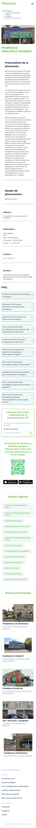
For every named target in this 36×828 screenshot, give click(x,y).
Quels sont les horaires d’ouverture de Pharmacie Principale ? (13, 306)
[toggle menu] (32, 3)
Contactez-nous (8, 779)
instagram (5, 811)
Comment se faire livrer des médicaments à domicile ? (14, 341)
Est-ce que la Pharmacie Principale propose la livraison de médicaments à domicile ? (16, 329)
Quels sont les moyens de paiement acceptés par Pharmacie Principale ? (13, 352)
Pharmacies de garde (10, 794)
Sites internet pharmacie (11, 798)
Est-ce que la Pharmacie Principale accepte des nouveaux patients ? (16, 384)
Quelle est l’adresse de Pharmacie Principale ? (16, 295)
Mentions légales (8, 782)
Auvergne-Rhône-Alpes (12, 13)
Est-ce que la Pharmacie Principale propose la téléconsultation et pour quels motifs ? (15, 398)
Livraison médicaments (10, 790)
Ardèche (7, 14)
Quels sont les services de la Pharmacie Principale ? (14, 318)
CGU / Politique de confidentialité (14, 786)
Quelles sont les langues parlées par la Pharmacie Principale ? (16, 373)
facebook (5, 807)
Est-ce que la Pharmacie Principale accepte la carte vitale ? (17, 363)
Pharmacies (8, 11)
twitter (4, 815)
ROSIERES (8, 16)
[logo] (8, 3)
